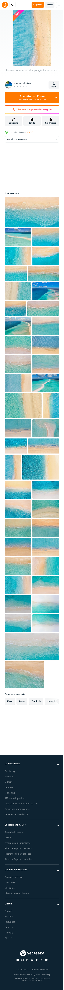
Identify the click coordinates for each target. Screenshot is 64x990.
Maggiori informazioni (17, 139)
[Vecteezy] (5, 5)
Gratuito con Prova (32, 97)
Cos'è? (30, 132)
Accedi (50, 4)
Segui (53, 86)
